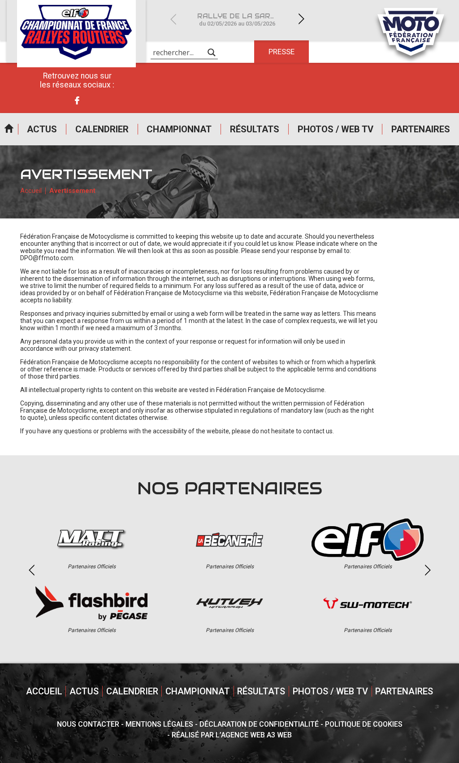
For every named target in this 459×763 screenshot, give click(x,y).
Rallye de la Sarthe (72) (242, 19)
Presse (281, 51)
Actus (42, 129)
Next (301, 19)
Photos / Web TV (335, 129)
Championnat (179, 129)
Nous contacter (88, 724)
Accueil (9, 129)
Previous (173, 19)
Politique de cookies (364, 724)
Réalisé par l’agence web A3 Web (232, 735)
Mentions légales (159, 724)
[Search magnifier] (211, 52)
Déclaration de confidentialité (259, 724)
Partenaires (420, 129)
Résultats (254, 129)
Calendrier (102, 129)
